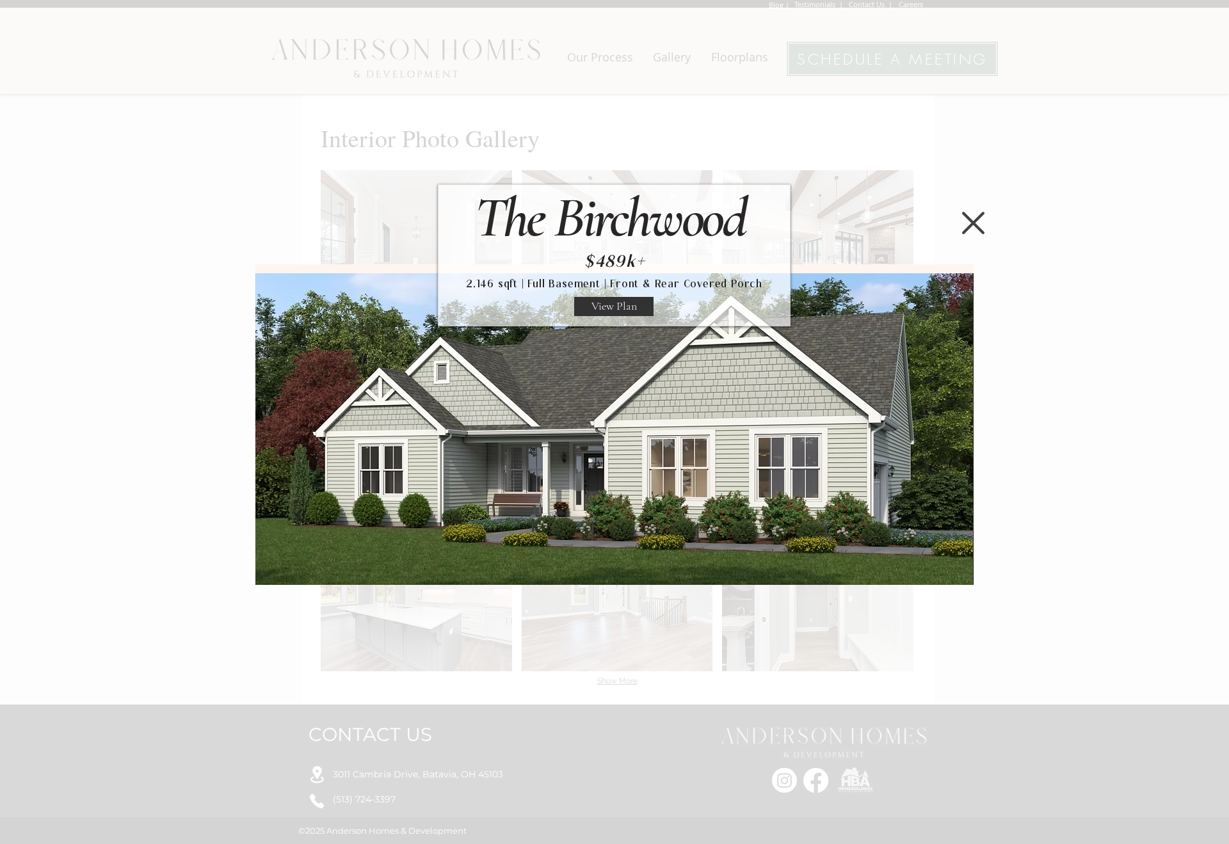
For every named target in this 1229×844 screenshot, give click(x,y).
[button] (973, 223)
